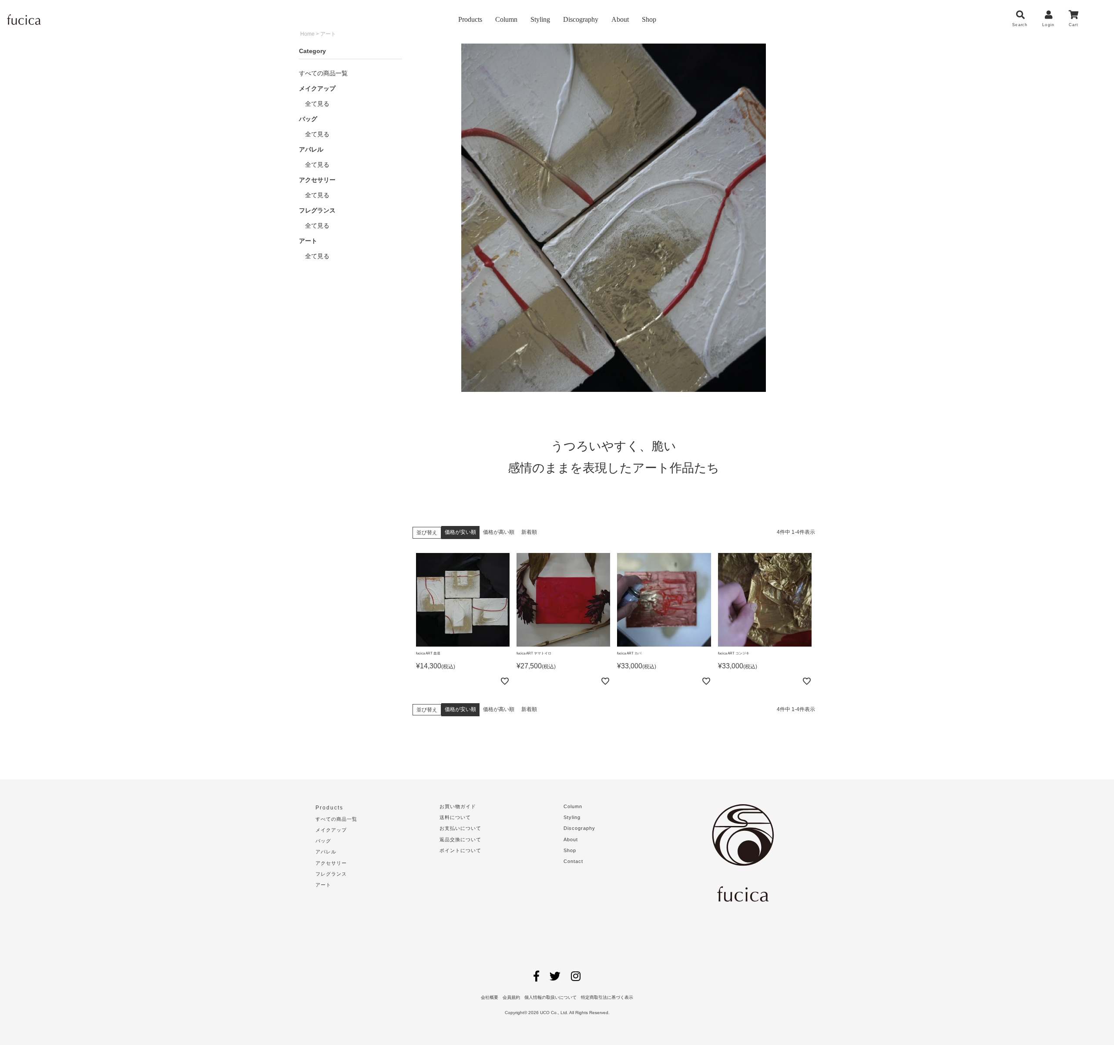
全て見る (314, 103)
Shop (649, 19)
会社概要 (489, 997)
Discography (580, 19)
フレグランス (331, 873)
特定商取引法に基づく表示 (607, 997)
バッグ (323, 840)
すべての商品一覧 (323, 73)
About (620, 19)
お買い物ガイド (458, 806)
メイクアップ (331, 830)
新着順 (529, 532)
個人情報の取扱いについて (550, 997)
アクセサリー (331, 863)
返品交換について (460, 839)
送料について (455, 817)
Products (470, 19)
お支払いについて (460, 828)
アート (323, 884)
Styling (540, 19)
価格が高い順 (498, 532)
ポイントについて (460, 850)
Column (506, 19)
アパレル (325, 851)
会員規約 (511, 997)
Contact (573, 861)
